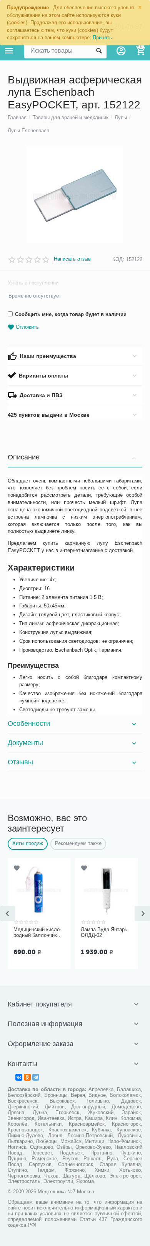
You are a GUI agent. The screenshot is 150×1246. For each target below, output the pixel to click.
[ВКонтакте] (18, 1077)
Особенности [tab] (29, 723)
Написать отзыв (72, 259)
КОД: (118, 259)
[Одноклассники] (27, 1077)
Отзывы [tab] (20, 762)
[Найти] (99, 50)
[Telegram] (35, 1077)
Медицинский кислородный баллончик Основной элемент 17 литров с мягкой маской (38, 933)
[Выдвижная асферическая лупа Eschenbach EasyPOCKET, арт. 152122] (75, 195)
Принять (102, 37)
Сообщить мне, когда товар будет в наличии (71, 314)
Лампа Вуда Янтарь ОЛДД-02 (104, 932)
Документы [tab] (25, 743)
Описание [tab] (24, 457)
